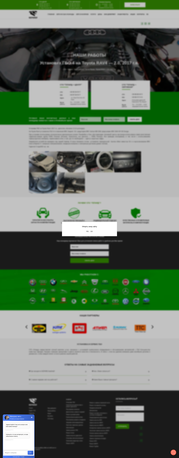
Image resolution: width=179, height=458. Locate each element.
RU (87, 231)
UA (91, 231)
